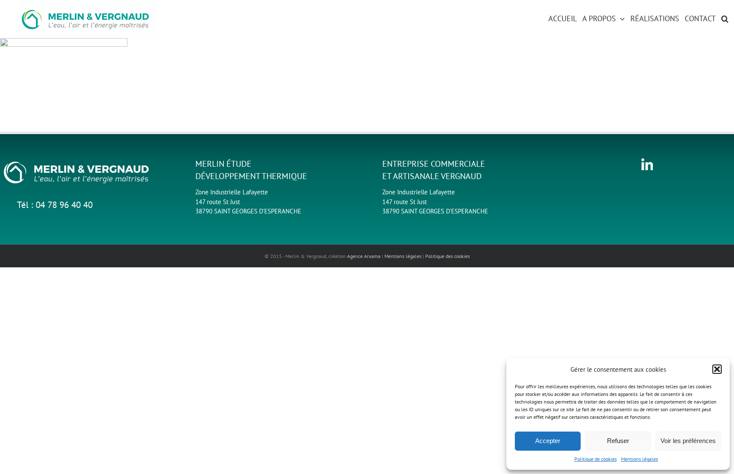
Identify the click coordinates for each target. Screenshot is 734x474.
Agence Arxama (364, 256)
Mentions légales (639, 459)
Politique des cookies (447, 256)
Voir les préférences (688, 440)
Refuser (618, 440)
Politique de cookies (595, 459)
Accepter (547, 440)
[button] (717, 369)
